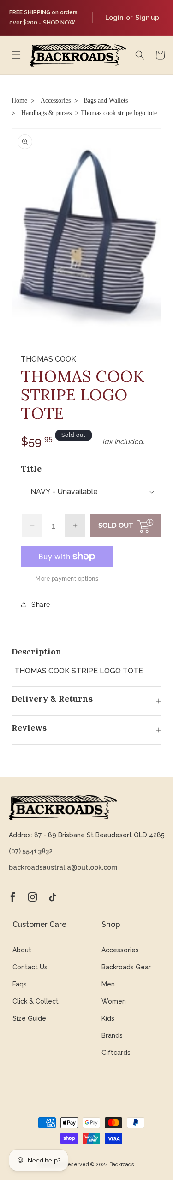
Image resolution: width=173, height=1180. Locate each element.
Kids (107, 1018)
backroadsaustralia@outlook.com (63, 867)
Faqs (19, 984)
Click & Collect (35, 1001)
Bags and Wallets (106, 100)
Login (114, 17)
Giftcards (116, 1052)
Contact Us (30, 967)
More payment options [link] (67, 578)
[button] (16, 55)
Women (113, 1001)
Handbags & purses (46, 112)
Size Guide (29, 1018)
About (21, 950)
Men (108, 984)
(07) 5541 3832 (31, 851)
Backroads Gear (126, 967)
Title (31, 468)
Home (19, 100)
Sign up (147, 17)
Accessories (56, 100)
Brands (112, 1035)
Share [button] (40, 604)
